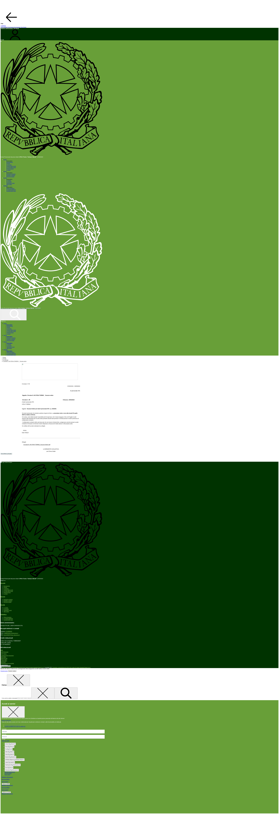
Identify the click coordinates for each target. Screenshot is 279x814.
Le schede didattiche (11, 189)
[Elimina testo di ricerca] (42, 693)
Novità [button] (5, 178)
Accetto (12, 671)
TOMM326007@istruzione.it (11, 633)
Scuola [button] (5, 159)
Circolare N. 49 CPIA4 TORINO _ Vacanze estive (14, 361)
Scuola (3, 583)
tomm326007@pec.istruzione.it (12, 635)
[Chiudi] (18, 680)
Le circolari (9, 181)
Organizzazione (10, 168)
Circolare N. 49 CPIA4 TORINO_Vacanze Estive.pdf (36, 444)
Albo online (9, 184)
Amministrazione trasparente (7, 655)
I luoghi (8, 163)
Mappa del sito (4, 658)
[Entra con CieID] (6, 792)
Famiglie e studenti (10, 175)
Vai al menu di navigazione (14, 27)
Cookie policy (4, 660)
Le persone (8, 164)
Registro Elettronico (6, 720)
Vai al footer (23, 27)
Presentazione (9, 162)
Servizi (3, 596)
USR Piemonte (4, 652)
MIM (2, 650)
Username (4, 729)
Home (4, 357)
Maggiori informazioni (10, 772)
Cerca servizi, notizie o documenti (9, 698)
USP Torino (4, 653)
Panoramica (9, 161)
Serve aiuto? (7, 774)
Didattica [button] (5, 185)
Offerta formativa (10, 188)
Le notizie (8, 180)
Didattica (3, 614)
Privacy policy (4, 659)
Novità (4, 358)
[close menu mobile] (11, 22)
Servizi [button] (5, 171)
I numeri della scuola (11, 166)
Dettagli (4, 671)
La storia (8, 170)
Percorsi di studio (10, 176)
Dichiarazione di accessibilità (7, 663)
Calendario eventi (10, 183)
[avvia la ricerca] (66, 693)
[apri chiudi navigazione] (1, 41)
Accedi (3, 739)
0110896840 (9, 631)
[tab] (12, 725)
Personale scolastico (11, 174)
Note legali (3, 662)
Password (4, 734)
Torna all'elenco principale (6, 453)
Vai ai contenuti (4, 27)
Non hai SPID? (8, 773)
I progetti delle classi (11, 191)
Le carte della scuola (11, 167)
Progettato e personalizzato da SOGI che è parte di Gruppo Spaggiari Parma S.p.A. (72, 667)
